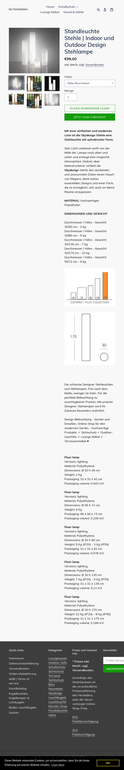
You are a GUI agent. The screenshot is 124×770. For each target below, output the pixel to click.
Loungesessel (57, 658)
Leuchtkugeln (57, 697)
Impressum (16, 658)
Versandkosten (94, 64)
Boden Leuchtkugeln (22, 707)
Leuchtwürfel (57, 702)
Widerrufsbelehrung (22, 674)
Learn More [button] (57, 765)
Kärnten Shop (57, 706)
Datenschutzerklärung (24, 663)
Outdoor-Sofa (57, 662)
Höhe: (68, 77)
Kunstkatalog (17, 688)
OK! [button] (108, 763)
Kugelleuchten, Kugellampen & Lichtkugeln (19, 698)
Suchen (14, 712)
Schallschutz (56, 667)
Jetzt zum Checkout (90, 117)
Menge (69, 90)
